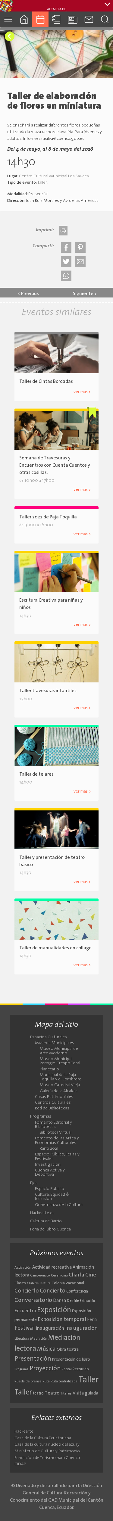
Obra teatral (68, 1349)
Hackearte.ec (42, 1213)
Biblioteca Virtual (55, 1133)
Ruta (46, 1381)
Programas (40, 1117)
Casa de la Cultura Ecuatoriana (42, 1438)
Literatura (21, 1339)
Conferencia (77, 1291)
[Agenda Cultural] (40, 19)
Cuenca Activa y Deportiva (50, 1172)
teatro (38, 1393)
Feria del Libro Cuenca (50, 1229)
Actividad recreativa (52, 1267)
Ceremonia (59, 1275)
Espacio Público (49, 1189)
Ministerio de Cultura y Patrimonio (47, 1451)
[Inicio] (24, 19)
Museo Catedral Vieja (60, 1085)
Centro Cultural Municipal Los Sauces (54, 176)
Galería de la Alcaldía (58, 1091)
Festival (24, 1328)
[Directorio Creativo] (57, 19)
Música (46, 1349)
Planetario (49, 1069)
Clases (20, 1283)
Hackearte (23, 1431)
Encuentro (25, 1311)
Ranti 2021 (49, 1149)
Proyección (45, 1368)
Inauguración (50, 1328)
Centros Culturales (53, 1103)
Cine (90, 1275)
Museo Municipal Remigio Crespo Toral (60, 1061)
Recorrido (81, 1369)
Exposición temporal (62, 1319)
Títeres (66, 1393)
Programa (21, 1369)
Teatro (52, 1393)
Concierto (26, 1291)
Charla (76, 1275)
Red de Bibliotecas (52, 1108)
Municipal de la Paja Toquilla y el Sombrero (61, 1077)
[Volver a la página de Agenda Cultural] (9, 36)
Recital (67, 1369)
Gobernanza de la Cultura (59, 1205)
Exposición (54, 1310)
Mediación (38, 1339)
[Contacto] (89, 19)
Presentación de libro (71, 1360)
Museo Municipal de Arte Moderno (59, 1051)
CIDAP (20, 1464)
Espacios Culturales (48, 1037)
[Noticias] (72, 19)
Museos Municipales (54, 1043)
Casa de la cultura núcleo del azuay (47, 1444)
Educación (87, 1301)
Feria (92, 1320)
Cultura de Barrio (46, 1221)
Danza (59, 1301)
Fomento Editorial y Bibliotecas (53, 1125)
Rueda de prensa (28, 1381)
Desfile (73, 1301)
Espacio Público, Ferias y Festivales (57, 1156)
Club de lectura (39, 1283)
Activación (22, 1268)
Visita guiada (85, 1393)
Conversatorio (33, 1300)
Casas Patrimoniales (54, 1097)
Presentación (32, 1359)
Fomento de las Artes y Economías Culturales (57, 1140)
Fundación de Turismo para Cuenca (47, 1458)
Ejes (34, 1183)
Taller (42, 182)
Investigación (48, 1165)
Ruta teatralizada (64, 1381)
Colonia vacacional (68, 1283)
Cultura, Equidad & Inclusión (52, 1197)
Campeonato (40, 1275)
